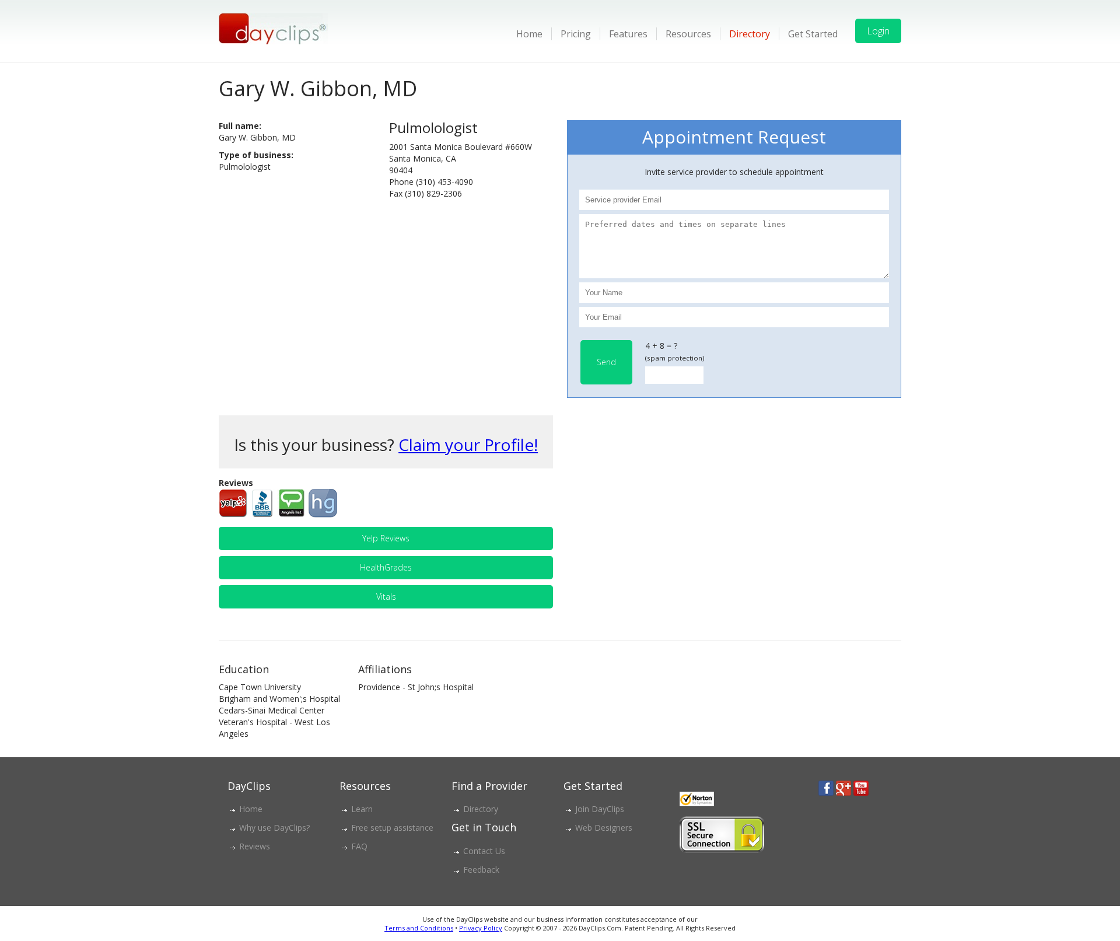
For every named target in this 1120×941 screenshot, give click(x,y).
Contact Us (484, 850)
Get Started (813, 33)
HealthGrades (386, 567)
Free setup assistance (392, 827)
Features (628, 33)
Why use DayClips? (274, 827)
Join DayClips (599, 808)
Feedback (481, 869)
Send (606, 362)
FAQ (359, 846)
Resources (688, 33)
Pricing (576, 33)
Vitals (386, 596)
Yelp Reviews (386, 538)
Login (878, 31)
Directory (749, 33)
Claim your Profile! (468, 444)
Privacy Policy (480, 927)
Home (529, 33)
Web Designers (603, 827)
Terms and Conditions (418, 927)
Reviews (254, 846)
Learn (362, 808)
